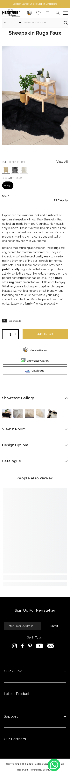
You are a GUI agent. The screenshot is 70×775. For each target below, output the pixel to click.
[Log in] (58, 13)
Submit (53, 626)
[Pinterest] (30, 645)
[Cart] (47, 13)
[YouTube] (39, 645)
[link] (35, 577)
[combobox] (42, 22)
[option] (35, 4)
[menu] (65, 13)
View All (62, 162)
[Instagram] (14, 645)
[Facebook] (22, 645)
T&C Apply (61, 200)
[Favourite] (38, 13)
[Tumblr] (50, 645)
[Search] (35, 22)
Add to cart (44, 334)
